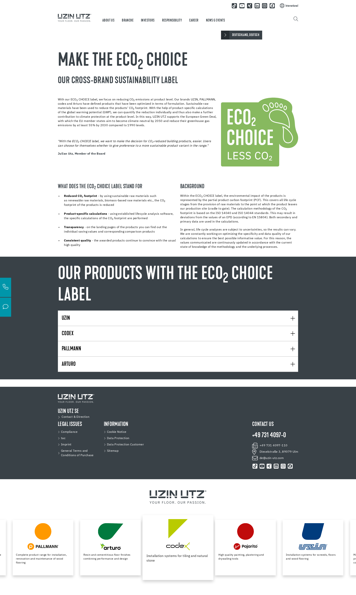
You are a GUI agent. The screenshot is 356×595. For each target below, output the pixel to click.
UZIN (66, 318)
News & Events (215, 20)
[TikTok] (235, 6)
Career (193, 20)
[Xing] (250, 6)
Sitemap (113, 450)
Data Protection (118, 438)
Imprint (66, 444)
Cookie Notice (116, 432)
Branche (128, 20)
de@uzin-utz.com (272, 458)
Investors (148, 20)
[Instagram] (265, 6)
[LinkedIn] (257, 6)
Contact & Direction (75, 417)
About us (108, 20)
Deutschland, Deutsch (245, 35)
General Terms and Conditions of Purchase (77, 453)
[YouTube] (242, 6)
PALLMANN (71, 349)
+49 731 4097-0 (269, 435)
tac (63, 438)
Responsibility (172, 20)
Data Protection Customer (125, 444)
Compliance (69, 432)
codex (67, 334)
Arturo (69, 364)
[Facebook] (272, 6)
